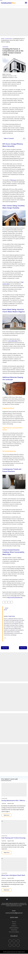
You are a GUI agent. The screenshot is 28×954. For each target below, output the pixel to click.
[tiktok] (14, 945)
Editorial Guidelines (14, 927)
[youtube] (10, 945)
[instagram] (18, 945)
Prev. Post (4, 648)
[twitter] (14, 940)
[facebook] (10, 940)
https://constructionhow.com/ (14, 597)
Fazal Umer (8, 74)
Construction (8, 38)
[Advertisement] (14, 22)
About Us (14, 921)
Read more (5, 814)
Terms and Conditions (14, 932)
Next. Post (23, 648)
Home (2, 38)
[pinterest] (18, 940)
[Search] (23, 3)
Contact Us (14, 925)
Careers (14, 923)
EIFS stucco (13, 180)
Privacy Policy (14, 929)
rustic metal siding (12, 341)
